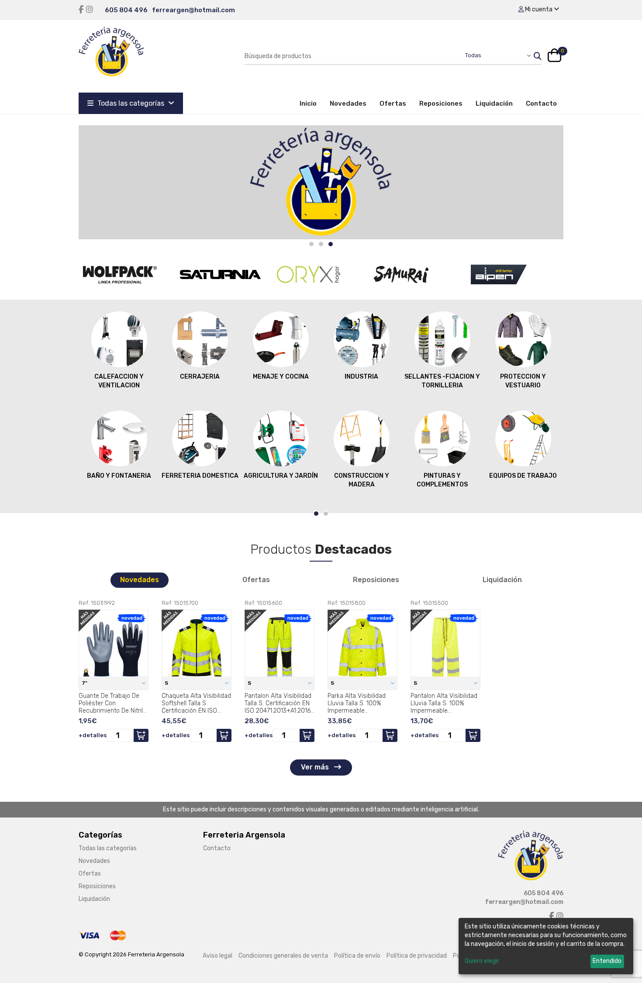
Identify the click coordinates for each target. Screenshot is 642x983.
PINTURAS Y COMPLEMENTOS (442, 480)
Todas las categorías (131, 103)
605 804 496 (126, 10)
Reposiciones (441, 103)
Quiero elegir (482, 961)
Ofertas (393, 103)
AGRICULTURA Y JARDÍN (281, 475)
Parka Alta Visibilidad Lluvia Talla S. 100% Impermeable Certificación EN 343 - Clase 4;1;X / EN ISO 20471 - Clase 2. (358, 703)
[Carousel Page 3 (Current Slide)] (331, 244)
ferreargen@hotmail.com (193, 10)
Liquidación (494, 103)
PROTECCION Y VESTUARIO (523, 381)
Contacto (541, 103)
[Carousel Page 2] (321, 244)
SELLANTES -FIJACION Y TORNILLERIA (442, 381)
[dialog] (546, 946)
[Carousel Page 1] (311, 244)
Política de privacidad (417, 955)
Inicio (311, 103)
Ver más (316, 767)
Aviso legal (217, 955)
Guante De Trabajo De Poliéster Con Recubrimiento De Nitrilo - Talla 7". (112, 703)
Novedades (348, 103)
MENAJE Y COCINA (281, 376)
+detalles (93, 735)
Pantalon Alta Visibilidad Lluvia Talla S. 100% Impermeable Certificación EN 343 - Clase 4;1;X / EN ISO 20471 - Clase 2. (444, 703)
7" (85, 683)
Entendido (607, 961)
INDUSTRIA (361, 376)
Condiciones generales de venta (283, 955)
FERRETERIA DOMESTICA (200, 475)
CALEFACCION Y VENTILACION (119, 381)
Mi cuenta (539, 9)
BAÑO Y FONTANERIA (119, 475)
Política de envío (357, 955)
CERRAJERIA (200, 376)
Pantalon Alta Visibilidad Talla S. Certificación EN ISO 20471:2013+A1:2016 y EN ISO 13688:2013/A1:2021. (278, 703)
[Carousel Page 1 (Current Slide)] (316, 513)
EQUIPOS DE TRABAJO (523, 475)
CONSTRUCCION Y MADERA (361, 480)
